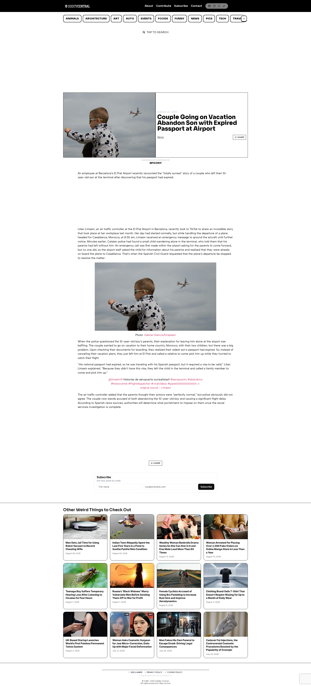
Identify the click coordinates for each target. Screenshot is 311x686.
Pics (209, 18)
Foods (163, 18)
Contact (196, 6)
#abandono (195, 379)
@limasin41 (116, 379)
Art (116, 18)
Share (240, 137)
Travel (238, 18)
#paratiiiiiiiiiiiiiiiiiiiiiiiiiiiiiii (182, 383)
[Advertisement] (155, 61)
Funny (179, 18)
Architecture (96, 18)
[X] (219, 6)
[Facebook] (209, 6)
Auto (130, 18)
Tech (222, 18)
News (195, 18)
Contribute (163, 6)
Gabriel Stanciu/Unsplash (160, 335)
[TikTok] (224, 6)
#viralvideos (159, 383)
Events (146, 18)
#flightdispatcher (139, 383)
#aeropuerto (178, 379)
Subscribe (181, 6)
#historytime (119, 383)
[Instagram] (214, 6)
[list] (155, 18)
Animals (72, 18)
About (149, 6)
